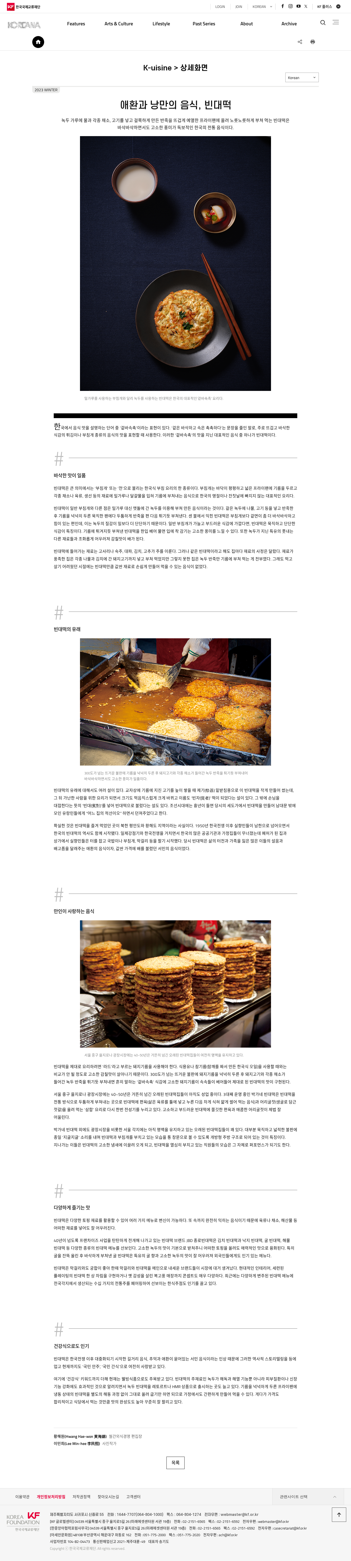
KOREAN (259, 6)
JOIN (238, 6)
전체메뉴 (335, 22)
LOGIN (220, 6)
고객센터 (133, 1497)
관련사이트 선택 (294, 1497)
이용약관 (22, 1497)
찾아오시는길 (108, 1497)
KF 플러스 (324, 6)
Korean (293, 77)
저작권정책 (81, 1497)
